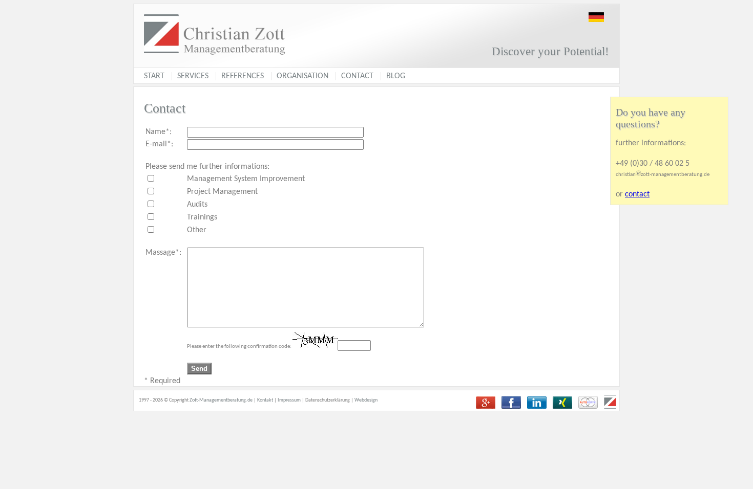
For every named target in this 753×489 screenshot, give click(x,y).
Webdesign (366, 400)
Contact (357, 76)
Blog (395, 76)
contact (637, 194)
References (242, 76)
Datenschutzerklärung (327, 400)
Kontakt (265, 400)
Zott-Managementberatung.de (221, 400)
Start (154, 76)
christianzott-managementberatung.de (662, 174)
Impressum (289, 400)
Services (192, 76)
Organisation (302, 76)
